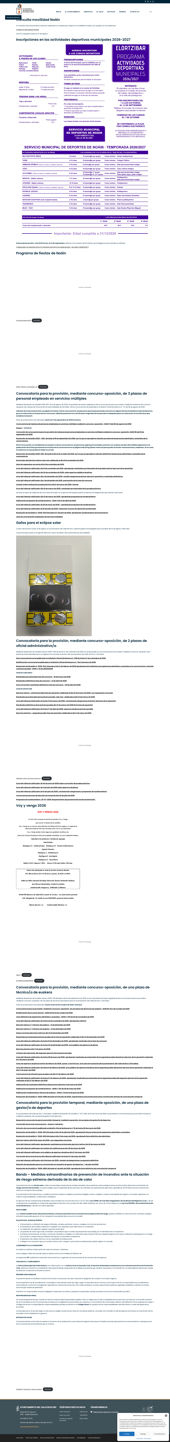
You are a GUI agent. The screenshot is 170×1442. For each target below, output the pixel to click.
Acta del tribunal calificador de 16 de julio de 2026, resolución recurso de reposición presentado (56, 509)
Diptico (18, 975)
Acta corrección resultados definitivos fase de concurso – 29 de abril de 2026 (48, 685)
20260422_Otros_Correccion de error (28, 778)
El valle (100, 12)
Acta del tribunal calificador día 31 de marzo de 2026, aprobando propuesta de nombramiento (56, 496)
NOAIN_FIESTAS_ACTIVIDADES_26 (26, 387)
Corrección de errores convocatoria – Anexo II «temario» (39, 1124)
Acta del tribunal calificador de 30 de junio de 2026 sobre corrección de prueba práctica (53, 783)
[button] (166, 1416)
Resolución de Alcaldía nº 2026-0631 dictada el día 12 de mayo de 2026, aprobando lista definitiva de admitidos (63, 1136)
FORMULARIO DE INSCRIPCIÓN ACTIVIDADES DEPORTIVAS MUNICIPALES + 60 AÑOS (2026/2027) (52, 247)
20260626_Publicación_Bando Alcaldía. (29, 1389)
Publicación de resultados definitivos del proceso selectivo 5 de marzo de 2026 (49, 1084)
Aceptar (126, 1434)
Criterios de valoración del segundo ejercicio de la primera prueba (44, 1053)
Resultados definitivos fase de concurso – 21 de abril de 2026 (41, 681)
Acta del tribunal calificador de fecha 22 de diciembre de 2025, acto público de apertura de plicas (57, 1045)
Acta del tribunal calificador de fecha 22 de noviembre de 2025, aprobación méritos (51, 1021)
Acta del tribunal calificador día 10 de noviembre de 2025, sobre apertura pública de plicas (54, 472)
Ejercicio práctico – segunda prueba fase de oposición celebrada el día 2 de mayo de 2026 (53, 713)
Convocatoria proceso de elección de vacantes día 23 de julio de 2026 (45, 795)
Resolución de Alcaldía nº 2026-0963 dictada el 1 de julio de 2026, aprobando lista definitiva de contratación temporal (66, 1168)
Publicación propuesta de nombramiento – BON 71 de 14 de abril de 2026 (46, 501)
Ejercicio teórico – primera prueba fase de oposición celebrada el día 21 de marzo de (51, 693)
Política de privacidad (47, 1438)
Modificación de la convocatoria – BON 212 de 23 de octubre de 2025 (44, 1013)
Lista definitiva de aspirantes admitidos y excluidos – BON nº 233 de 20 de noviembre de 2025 (55, 1017)
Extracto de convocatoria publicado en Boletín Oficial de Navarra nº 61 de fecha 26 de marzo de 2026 (58, 1128)
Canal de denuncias (94, 1438)
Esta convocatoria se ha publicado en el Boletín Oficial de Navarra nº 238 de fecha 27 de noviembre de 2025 (61, 658)
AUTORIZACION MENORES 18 (24, 980)
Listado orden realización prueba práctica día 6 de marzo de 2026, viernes (47, 484)
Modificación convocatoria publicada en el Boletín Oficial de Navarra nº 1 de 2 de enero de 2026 (56, 662)
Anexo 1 (19, 428)
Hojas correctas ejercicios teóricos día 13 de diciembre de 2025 (42, 1033)
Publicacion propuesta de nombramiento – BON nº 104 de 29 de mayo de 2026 (48, 1089)
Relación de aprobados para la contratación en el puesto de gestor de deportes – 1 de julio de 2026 (57, 1164)
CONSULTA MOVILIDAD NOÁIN (27, 30)
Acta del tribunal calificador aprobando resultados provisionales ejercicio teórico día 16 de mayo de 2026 (60, 1144)
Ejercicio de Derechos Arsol (65, 1438)
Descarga (37, 320)
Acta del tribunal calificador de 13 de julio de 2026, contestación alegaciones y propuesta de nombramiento (61, 791)
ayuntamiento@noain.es (29, 1426)
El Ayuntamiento (72, 12)
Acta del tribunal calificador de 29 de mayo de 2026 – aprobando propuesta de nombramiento (56, 505)
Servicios (88, 12)
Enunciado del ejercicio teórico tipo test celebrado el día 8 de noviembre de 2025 (49, 460)
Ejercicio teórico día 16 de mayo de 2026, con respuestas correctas (44, 1140)
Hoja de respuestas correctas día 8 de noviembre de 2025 (40, 464)
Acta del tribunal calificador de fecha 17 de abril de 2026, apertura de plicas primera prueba (54, 709)
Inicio (58, 12)
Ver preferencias (159, 1434)
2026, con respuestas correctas (99, 693)
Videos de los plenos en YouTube (105, 1412)
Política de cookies (32, 1438)
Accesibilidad (81, 1438)
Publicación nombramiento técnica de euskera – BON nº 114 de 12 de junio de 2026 (50, 1093)
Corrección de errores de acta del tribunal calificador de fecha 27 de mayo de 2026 (50, 1156)
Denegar (143, 1434)
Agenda (122, 12)
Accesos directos (13, 17)
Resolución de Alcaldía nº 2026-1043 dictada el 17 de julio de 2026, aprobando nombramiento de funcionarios (62, 513)
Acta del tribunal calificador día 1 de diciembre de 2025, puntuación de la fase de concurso (54, 480)
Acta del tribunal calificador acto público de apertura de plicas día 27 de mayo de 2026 (52, 1152)
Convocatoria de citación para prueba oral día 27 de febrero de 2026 (45, 1074)
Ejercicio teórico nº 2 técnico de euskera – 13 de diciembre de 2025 (43, 1029)
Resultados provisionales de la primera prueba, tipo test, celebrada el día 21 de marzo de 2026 (55, 697)
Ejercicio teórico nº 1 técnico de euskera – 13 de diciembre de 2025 (43, 1025)
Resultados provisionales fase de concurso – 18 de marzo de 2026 (43, 677)
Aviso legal (140, 1438)
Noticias (111, 12)
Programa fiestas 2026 (23, 320)
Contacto (135, 12)
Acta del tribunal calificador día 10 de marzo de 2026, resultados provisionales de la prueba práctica (58, 488)
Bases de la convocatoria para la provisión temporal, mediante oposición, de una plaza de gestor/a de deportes (63, 1120)
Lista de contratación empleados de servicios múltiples (39, 517)
